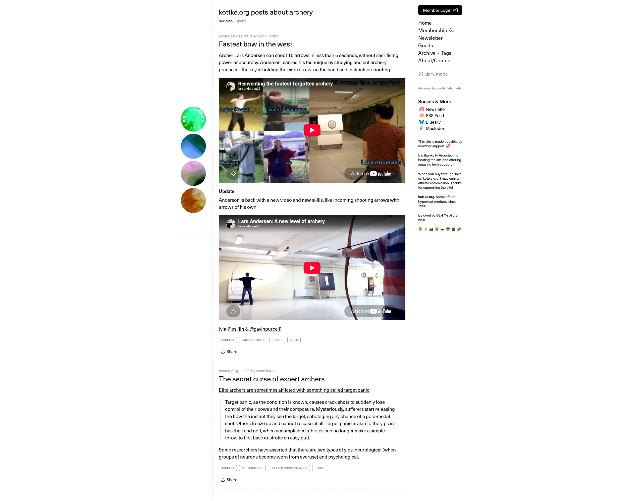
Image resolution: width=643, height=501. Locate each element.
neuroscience (252, 468)
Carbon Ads (453, 88)
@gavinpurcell (265, 328)
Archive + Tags (434, 52)
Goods (425, 45)
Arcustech (447, 155)
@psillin (235, 328)
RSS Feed (435, 115)
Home (425, 22)
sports (241, 20)
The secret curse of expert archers (272, 378)
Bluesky (433, 122)
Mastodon (435, 128)
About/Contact (435, 60)
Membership (433, 30)
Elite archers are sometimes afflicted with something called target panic (294, 389)
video (294, 340)
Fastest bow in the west (255, 43)
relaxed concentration (289, 468)
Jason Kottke (267, 35)
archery (227, 340)
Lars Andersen (253, 340)
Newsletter (430, 37)
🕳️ (442, 229)
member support (431, 145)
